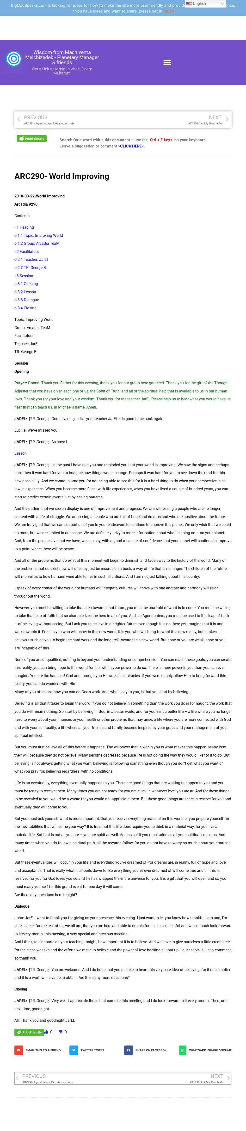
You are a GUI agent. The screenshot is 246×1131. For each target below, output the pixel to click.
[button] (167, 62)
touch (168, 11)
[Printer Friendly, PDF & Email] (32, 138)
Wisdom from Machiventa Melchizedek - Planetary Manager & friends (62, 57)
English (199, 3)
